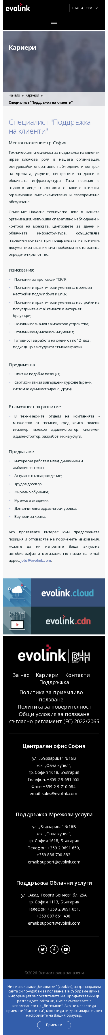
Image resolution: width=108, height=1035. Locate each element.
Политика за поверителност (55, 706)
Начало (14, 95)
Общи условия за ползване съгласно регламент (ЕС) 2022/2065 (54, 718)
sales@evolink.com (59, 793)
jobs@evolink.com (35, 560)
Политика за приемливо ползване (51, 696)
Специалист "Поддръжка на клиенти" (41, 102)
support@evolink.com (60, 862)
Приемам (54, 1024)
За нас (21, 675)
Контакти (77, 675)
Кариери (22, 47)
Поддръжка (54, 682)
